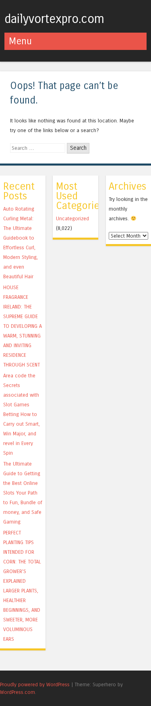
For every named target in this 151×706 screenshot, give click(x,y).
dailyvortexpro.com (54, 19)
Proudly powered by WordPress (35, 684)
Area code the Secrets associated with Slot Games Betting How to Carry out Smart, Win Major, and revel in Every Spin (21, 414)
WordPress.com (17, 692)
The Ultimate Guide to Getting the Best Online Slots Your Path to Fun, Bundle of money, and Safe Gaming (22, 493)
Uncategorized (72, 218)
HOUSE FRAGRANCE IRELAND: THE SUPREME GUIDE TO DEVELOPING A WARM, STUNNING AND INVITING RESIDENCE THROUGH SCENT (22, 326)
